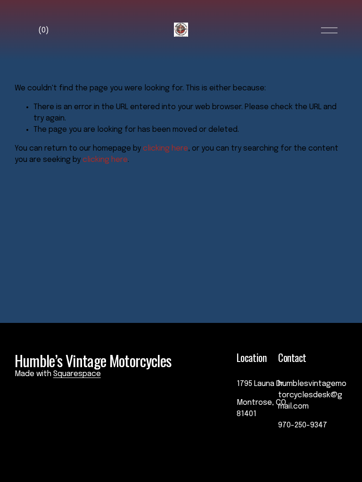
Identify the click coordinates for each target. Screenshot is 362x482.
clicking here (165, 149)
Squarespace (77, 374)
